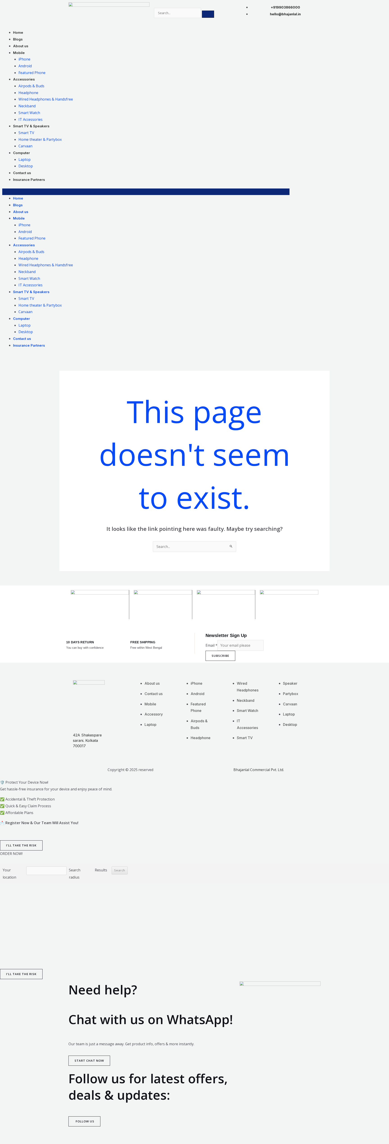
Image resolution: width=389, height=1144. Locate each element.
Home (18, 32)
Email (211, 645)
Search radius (74, 874)
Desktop (25, 166)
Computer (21, 153)
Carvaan (25, 146)
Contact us (22, 173)
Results (101, 870)
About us (20, 46)
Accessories (24, 79)
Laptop (24, 159)
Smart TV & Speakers (31, 126)
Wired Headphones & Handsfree (45, 99)
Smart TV (26, 132)
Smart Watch (29, 112)
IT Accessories (30, 119)
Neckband (27, 105)
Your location (9, 874)
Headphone (28, 92)
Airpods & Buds (31, 85)
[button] (145, 191)
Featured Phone (31, 72)
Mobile (19, 53)
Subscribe (220, 656)
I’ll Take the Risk (21, 845)
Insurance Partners (29, 179)
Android (25, 65)
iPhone (24, 59)
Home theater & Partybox (40, 139)
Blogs (18, 39)
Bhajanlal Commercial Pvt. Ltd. (258, 769)
